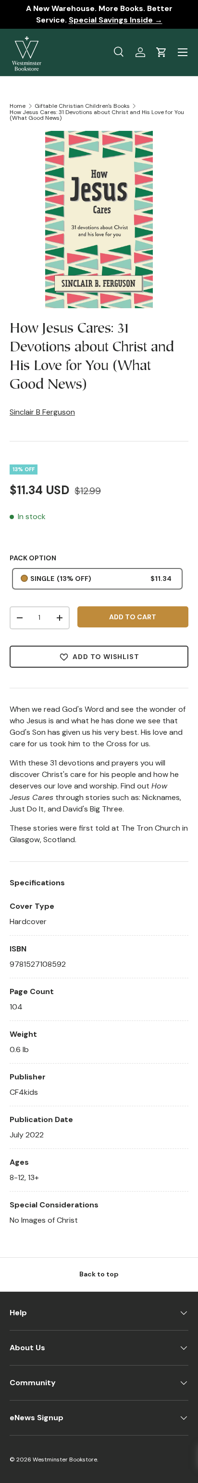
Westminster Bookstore (65, 1459)
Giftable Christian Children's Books (82, 106)
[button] (161, 52)
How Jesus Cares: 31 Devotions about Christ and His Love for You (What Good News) (97, 115)
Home (17, 106)
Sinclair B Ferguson (42, 412)
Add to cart (132, 617)
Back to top (99, 1274)
